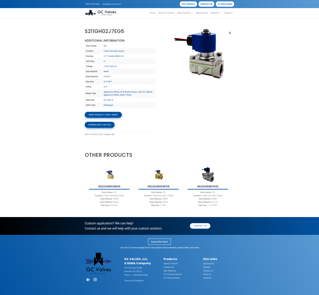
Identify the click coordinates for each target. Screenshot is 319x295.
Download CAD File (99, 124)
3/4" (105, 87)
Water (128, 95)
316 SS (106, 76)
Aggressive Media (111, 92)
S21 (105, 46)
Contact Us (200, 226)
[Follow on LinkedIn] (88, 280)
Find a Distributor (188, 4)
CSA (108, 100)
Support (228, 12)
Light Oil (141, 92)
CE (104, 100)
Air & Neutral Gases (128, 92)
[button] (230, 33)
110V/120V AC (110, 66)
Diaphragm (108, 105)
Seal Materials (170, 271)
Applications (202, 12)
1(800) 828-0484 (92, 4)
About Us (207, 274)
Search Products (166, 12)
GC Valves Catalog (225, 4)
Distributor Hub (206, 4)
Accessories (169, 267)
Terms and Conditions (134, 280)
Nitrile (106, 71)
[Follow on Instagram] (95, 280)
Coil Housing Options (173, 274)
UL (112, 100)
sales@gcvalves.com (111, 4)
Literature (207, 278)
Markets (215, 12)
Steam (122, 95)
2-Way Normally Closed (113, 51)
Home (152, 12)
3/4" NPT (107, 81)
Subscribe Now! (159, 241)
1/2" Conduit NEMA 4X (113, 56)
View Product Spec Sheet (103, 114)
